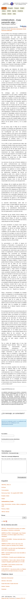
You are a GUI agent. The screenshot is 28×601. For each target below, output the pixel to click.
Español (4, 8)
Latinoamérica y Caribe (7, 501)
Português (10, 8)
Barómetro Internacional (16, 28)
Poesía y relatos (5, 508)
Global (3, 498)
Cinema (4, 13)
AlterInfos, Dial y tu (6, 484)
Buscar (3, 515)
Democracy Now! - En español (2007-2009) (12, 493)
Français (16, 8)
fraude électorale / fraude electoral (9, 583)
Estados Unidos (5, 495)
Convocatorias (5, 490)
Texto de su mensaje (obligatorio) (10, 456)
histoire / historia (5, 586)
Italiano (4, 11)
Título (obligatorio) (6, 451)
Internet (9, 13)
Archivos (3, 487)
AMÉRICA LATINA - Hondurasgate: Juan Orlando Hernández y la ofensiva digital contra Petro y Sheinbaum (13, 534)
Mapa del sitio (4, 598)
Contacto (18, 598)
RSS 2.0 (23, 598)
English (22, 8)
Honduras (3, 589)
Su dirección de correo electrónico (10, 439)
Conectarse (12, 598)
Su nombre (4, 433)
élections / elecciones (6, 580)
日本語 (9, 11)
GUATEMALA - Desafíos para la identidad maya (13, 557)
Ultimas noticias (5, 511)
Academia (20, 11)
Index (14, 13)
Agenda (14, 11)
